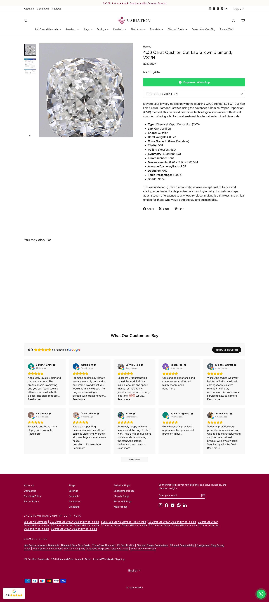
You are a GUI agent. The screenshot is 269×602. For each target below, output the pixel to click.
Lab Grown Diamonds (47, 29)
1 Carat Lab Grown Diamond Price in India (123, 521)
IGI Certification (125, 545)
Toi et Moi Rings (123, 501)
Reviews (56, 8)
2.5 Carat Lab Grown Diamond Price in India (75, 525)
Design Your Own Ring (203, 29)
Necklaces (137, 29)
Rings (86, 29)
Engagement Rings (124, 490)
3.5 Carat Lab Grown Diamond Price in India (173, 525)
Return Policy (31, 501)
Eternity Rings (121, 496)
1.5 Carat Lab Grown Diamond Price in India (172, 521)
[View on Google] (31, 366)
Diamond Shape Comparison (152, 545)
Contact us (43, 8)
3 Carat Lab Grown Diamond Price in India (124, 525)
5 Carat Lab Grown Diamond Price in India (74, 528)
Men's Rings (120, 506)
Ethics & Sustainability (182, 545)
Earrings (101, 29)
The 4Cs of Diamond (103, 545)
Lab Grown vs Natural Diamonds (41, 545)
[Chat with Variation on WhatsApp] (261, 594)
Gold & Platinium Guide (143, 548)
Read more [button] (34, 399)
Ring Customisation (162, 94)
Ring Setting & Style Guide (47, 548)
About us (29, 8)
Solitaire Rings (122, 485)
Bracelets (155, 29)
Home (146, 46)
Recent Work (227, 29)
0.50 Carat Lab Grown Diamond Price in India (74, 521)
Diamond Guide (176, 29)
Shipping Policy (32, 496)
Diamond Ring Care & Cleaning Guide (107, 548)
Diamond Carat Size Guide (75, 545)
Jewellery (71, 29)
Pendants (118, 29)
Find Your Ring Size (74, 548)
